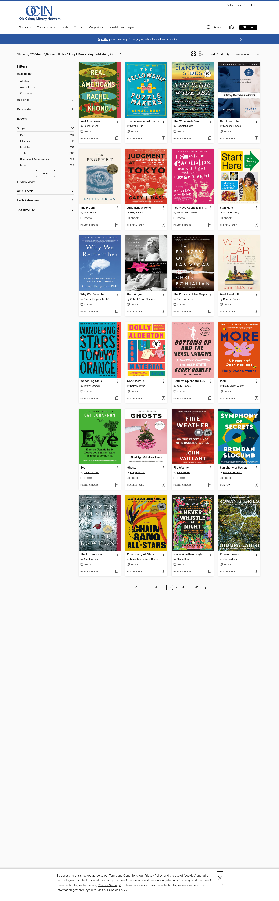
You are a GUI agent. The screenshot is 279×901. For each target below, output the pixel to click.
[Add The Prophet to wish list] (116, 225)
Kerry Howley (184, 385)
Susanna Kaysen (232, 126)
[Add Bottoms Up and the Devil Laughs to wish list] (209, 398)
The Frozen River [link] (91, 554)
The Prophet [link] (88, 208)
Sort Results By (219, 54)
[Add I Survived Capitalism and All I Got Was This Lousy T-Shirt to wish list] (209, 225)
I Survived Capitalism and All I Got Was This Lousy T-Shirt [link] (190, 208)
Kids (65, 27)
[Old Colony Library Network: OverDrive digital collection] (40, 13)
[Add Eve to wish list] (116, 485)
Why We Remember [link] (92, 294)
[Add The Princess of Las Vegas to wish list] (209, 311)
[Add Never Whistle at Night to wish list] (209, 571)
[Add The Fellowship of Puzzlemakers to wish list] (163, 138)
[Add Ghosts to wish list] (163, 485)
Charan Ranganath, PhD (96, 299)
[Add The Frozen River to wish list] (116, 571)
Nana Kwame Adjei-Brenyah (145, 559)
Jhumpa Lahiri (230, 559)
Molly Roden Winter (233, 385)
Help (253, 5)
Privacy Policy (153, 875)
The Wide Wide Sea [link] (186, 121)
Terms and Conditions (123, 875)
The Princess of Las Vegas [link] (190, 294)
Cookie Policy (118, 890)
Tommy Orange (92, 385)
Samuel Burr (136, 126)
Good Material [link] (136, 381)
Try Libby (104, 39)
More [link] (223, 381)
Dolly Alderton (137, 385)
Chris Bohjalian (185, 299)
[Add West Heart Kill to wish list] (256, 311)
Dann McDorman (232, 299)
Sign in (248, 27)
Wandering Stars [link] (91, 381)
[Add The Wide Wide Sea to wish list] (209, 138)
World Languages (122, 27)
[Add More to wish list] (256, 398)
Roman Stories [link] (229, 554)
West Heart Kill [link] (229, 294)
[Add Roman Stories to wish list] (256, 571)
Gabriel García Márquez (142, 299)
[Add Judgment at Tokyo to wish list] (163, 225)
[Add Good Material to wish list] (163, 398)
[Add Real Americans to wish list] (116, 138)
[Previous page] (136, 587)
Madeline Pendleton (187, 212)
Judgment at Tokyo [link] (139, 208)
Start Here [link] (226, 208)
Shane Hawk (183, 559)
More (45, 173)
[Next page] (205, 587)
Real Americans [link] (90, 121)
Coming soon (27, 93)
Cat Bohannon (91, 472)
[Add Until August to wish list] (163, 311)
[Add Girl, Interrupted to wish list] (256, 138)
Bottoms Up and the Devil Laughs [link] (190, 381)
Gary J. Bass (136, 212)
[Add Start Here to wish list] (256, 225)
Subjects (25, 27)
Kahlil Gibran (90, 212)
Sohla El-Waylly (231, 212)
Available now (27, 87)
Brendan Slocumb (232, 472)
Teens (78, 27)
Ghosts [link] (131, 467)
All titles (24, 81)
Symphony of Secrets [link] (233, 467)
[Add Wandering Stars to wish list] (116, 398)
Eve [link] (82, 467)
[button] (236, 5)
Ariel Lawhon (91, 559)
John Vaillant (183, 472)
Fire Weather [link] (181, 467)
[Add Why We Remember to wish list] (116, 311)
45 (197, 587)
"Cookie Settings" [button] (109, 885)
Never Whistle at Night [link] (188, 554)
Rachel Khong (91, 126)
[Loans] (231, 28)
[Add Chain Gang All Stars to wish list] (163, 571)
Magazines (96, 27)
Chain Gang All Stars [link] (140, 554)
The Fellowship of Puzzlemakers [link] (144, 121)
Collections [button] (45, 27)
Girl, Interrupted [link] (230, 121)
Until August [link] (135, 294)
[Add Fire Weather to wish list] (209, 485)
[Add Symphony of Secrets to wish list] (256, 485)
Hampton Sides (185, 126)
